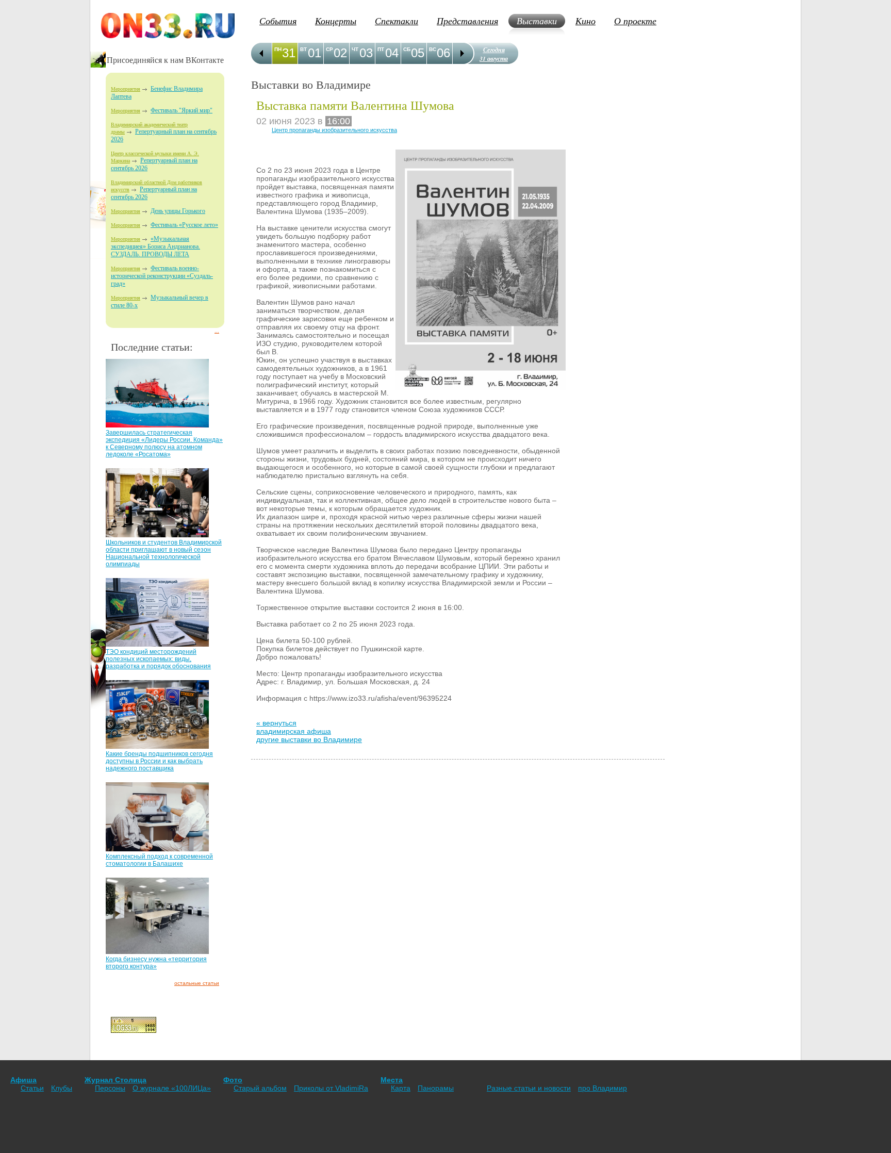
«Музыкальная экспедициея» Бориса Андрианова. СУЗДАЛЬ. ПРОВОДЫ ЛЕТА (155, 246)
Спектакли (396, 20)
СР (329, 49)
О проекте (635, 20)
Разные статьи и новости (529, 1088)
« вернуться (276, 723)
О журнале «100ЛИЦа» (172, 1088)
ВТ (303, 49)
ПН (278, 49)
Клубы (61, 1088)
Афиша (23, 1080)
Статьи (32, 1088)
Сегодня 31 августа (494, 54)
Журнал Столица (115, 1080)
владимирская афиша (293, 731)
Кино (585, 20)
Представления (467, 20)
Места (392, 1080)
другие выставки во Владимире (309, 739)
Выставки (537, 20)
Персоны (110, 1088)
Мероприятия (125, 89)
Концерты (335, 20)
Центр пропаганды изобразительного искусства (334, 130)
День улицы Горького (178, 211)
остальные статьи (196, 983)
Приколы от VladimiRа (331, 1088)
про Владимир (602, 1088)
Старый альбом (260, 1088)
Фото (232, 1080)
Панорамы (436, 1088)
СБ (406, 49)
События (277, 20)
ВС (432, 49)
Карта (400, 1088)
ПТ (380, 49)
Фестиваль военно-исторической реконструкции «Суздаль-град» (162, 276)
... (216, 331)
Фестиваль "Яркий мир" (181, 110)
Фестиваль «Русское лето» (184, 224)
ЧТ (355, 49)
